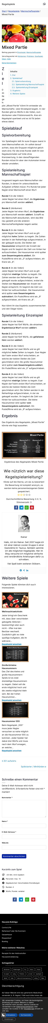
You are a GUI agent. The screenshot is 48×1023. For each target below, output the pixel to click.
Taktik (5, 978)
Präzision (30, 56)
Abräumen (22, 56)
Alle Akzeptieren (10, 1015)
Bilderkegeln (16, 969)
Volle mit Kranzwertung (24, 978)
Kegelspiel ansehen (11, 644)
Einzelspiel (21, 52)
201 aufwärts (9, 761)
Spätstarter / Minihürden (33, 766)
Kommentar (7, 798)
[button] (16, 508)
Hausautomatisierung (10, 957)
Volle (9, 59)
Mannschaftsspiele (33, 52)
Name (5, 821)
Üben (4, 59)
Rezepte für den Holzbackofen (14, 953)
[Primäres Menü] (44, 4)
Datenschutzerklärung (25, 1007)
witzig (36, 978)
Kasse (38, 969)
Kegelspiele (8, 4)
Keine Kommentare (9, 63)
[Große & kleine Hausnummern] (15, 655)
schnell (30, 974)
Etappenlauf (6, 938)
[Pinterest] (21, 570)
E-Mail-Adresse (9, 832)
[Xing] (24, 570)
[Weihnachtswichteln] (15, 601)
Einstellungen (29, 1009)
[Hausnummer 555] (15, 711)
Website (5, 843)
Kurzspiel (6, 974)
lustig (14, 974)
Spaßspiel (39, 56)
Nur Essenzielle (26, 1015)
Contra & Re (6, 927)
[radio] (18, 495)
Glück (31, 969)
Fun (25, 969)
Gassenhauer (7, 935)
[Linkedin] (27, 570)
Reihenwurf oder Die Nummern (14, 931)
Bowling (5, 941)
